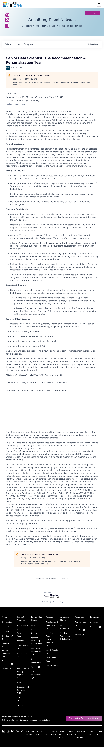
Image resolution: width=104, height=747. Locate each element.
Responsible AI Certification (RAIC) (23, 690)
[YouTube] (12, 731)
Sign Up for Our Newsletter (82, 718)
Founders (20, 640)
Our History (6, 627)
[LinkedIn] (3, 731)
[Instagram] (7, 15)
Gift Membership (36, 673)
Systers (34, 667)
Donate (34, 625)
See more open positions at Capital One (52, 578)
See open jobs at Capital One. (25, 79)
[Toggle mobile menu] (99, 4)
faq (93, 13)
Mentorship (21, 625)
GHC (18, 705)
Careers (5, 668)
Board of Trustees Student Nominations (7, 648)
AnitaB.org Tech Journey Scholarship (65, 636)
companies (29, 44)
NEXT (19, 682)
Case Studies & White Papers (52, 623)
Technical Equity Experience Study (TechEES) (52, 638)
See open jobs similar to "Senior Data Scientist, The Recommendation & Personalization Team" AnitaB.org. (52, 83)
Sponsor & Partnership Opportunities (36, 640)
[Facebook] (17, 731)
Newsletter (93, 627)
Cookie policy (58, 602)
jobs (17, 44)
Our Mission (7, 622)
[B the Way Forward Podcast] (21, 731)
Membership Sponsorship (36, 650)
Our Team (6, 631)
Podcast (78, 634)
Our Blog (78, 630)
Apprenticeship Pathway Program (23, 633)
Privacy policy (46, 602)
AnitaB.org (42, 734)
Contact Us (93, 622)
